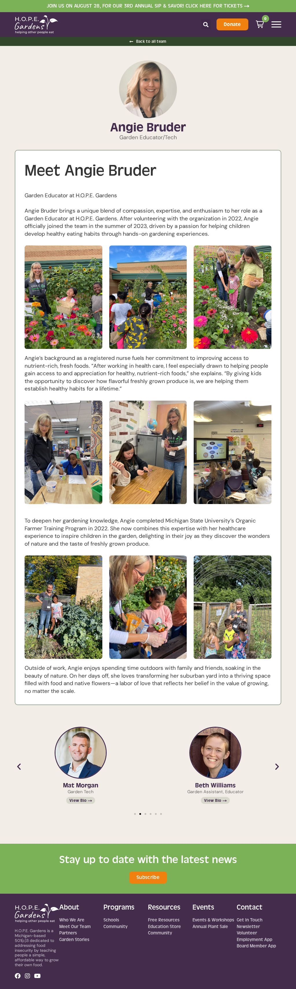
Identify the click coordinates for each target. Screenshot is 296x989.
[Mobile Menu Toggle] (276, 24)
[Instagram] (27, 976)
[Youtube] (37, 976)
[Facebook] (18, 976)
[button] (206, 24)
